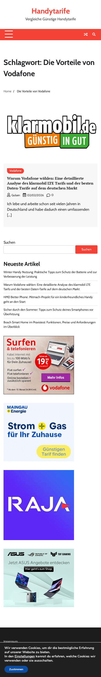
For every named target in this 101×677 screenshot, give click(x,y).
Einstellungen (25, 656)
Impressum (11, 641)
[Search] (93, 34)
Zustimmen (16, 669)
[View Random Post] (85, 34)
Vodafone (15, 170)
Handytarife (50, 10)
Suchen (9, 242)
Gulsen (16, 195)
